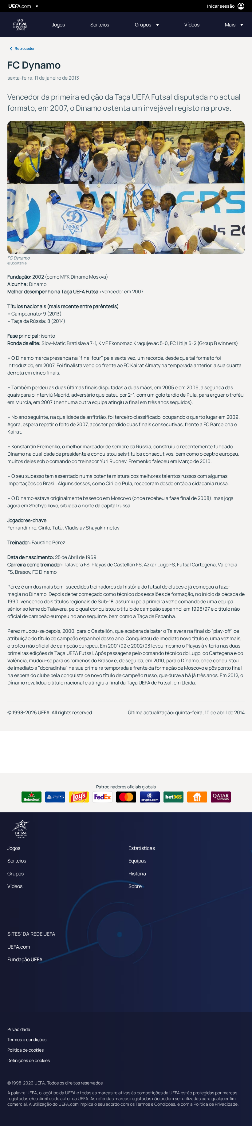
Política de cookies (25, 1050)
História (137, 873)
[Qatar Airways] (221, 797)
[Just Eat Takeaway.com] (197, 797)
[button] (147, 24)
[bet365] (173, 797)
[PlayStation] (55, 797)
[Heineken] (31, 797)
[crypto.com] (150, 797)
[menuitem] (63, 24)
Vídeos (14, 886)
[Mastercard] (126, 797)
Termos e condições (26, 1039)
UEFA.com (18, 946)
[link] (58, 24)
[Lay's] (79, 797)
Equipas (137, 860)
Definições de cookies (28, 1060)
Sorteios (16, 860)
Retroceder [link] (25, 48)
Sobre (135, 886)
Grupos (15, 873)
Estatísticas (141, 848)
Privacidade (18, 1029)
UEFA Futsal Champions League (20, 24)
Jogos (13, 848)
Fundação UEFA (24, 959)
